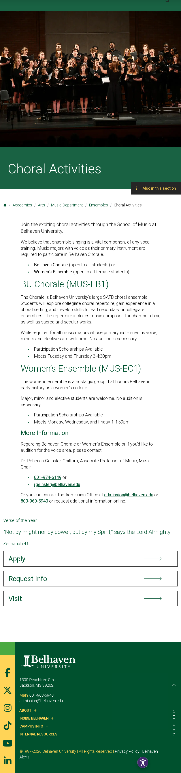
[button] (142, 762)
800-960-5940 (34, 501)
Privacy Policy (127, 751)
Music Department (67, 205)
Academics (22, 205)
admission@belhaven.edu (128, 494)
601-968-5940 (41, 695)
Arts (41, 205)
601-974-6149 (47, 477)
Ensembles (98, 205)
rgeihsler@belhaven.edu (57, 484)
